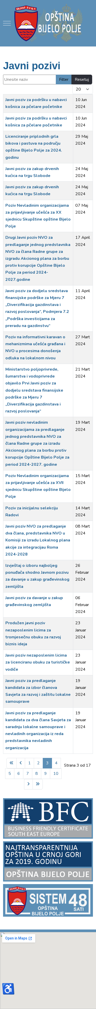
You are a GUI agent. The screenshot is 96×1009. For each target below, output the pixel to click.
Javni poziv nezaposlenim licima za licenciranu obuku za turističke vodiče (37, 662)
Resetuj (82, 79)
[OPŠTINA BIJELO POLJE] (48, 23)
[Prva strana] (11, 763)
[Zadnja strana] (38, 784)
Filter (63, 79)
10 (55, 773)
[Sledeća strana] (28, 784)
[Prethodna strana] (20, 763)
